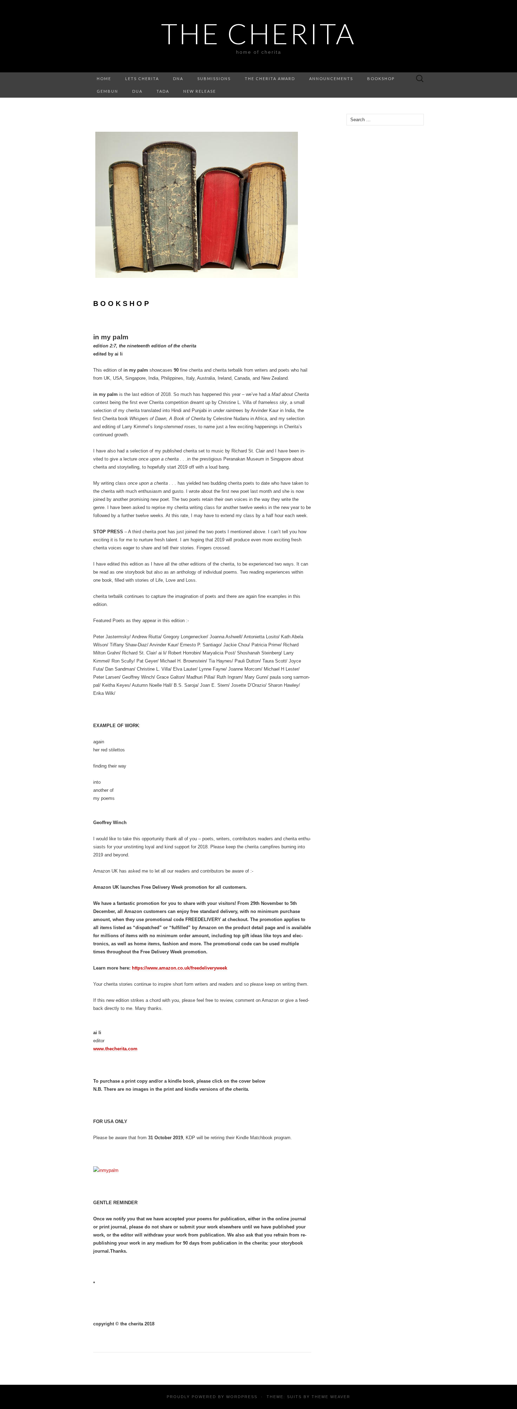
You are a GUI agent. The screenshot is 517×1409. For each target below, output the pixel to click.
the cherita (258, 33)
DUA (137, 91)
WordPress (241, 1397)
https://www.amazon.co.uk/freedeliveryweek (179, 968)
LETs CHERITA (142, 78)
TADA (163, 91)
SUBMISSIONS (214, 78)
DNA (178, 78)
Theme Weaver (331, 1397)
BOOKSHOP (381, 78)
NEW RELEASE (199, 91)
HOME (104, 78)
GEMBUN (107, 91)
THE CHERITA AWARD (270, 78)
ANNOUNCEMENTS (331, 78)
